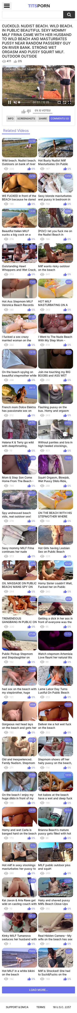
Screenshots (26, 118)
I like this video (24, 111)
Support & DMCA (17, 1007)
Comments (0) (60, 118)
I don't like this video (29, 111)
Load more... (38, 989)
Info (10, 118)
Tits (39, 5)
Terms (40, 1007)
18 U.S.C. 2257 (62, 1007)
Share (43, 118)
